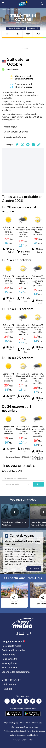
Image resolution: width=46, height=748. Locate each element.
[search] (42, 4)
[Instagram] (26, 701)
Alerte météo (8, 654)
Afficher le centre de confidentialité (24, 735)
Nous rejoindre (9, 663)
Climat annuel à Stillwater (16, 131)
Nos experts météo (11, 645)
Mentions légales (11, 723)
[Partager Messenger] (28, 144)
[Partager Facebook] (17, 144)
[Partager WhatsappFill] (33, 144)
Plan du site (37, 723)
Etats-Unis (10, 9)
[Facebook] (7, 701)
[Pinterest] (32, 701)
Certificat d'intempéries (13, 650)
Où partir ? (33, 28)
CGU (22, 723)
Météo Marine (9, 684)
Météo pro (7, 688)
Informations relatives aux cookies (24, 727)
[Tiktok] (39, 701)
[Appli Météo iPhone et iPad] (13, 714)
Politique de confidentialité (14, 731)
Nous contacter (9, 667)
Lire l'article (33, 568)
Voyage (3, 9)
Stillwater (17, 9)
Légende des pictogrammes (16, 671)
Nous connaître (9, 658)
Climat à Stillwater (16, 28)
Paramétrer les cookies (36, 731)
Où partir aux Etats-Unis (15, 137)
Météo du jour (10, 126)
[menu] (4, 4)
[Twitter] (13, 701)
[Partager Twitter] (22, 144)
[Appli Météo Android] (32, 714)
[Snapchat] (19, 701)
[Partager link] (39, 144)
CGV (28, 723)
